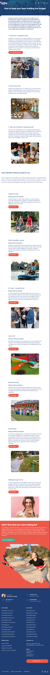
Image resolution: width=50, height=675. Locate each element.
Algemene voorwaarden (16, 671)
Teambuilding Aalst (30, 610)
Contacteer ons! (33, 594)
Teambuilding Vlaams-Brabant (8, 631)
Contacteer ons (36, 661)
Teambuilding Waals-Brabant (8, 634)
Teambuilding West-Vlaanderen (8, 636)
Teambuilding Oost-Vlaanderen (8, 622)
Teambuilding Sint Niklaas (32, 636)
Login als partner (5, 643)
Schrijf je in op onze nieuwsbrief (9, 650)
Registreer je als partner (7, 648)
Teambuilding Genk (30, 622)
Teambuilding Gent (30, 620)
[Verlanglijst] (41, 3)
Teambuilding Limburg (6, 620)
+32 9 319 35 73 (9, 599)
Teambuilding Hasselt (31, 624)
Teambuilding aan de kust (7, 610)
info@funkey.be (33, 599)
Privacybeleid (26, 671)
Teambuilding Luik (5, 624)
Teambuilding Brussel (31, 617)
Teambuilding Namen (6, 629)
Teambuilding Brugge (31, 615)
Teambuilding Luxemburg (7, 627)
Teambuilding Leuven (31, 631)
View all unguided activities (14, 52)
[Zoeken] (35, 3)
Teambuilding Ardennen (7, 615)
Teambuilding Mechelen (31, 634)
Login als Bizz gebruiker (7, 645)
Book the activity (12, 206)
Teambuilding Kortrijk (30, 627)
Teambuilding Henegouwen (8, 617)
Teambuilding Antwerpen (7, 613)
